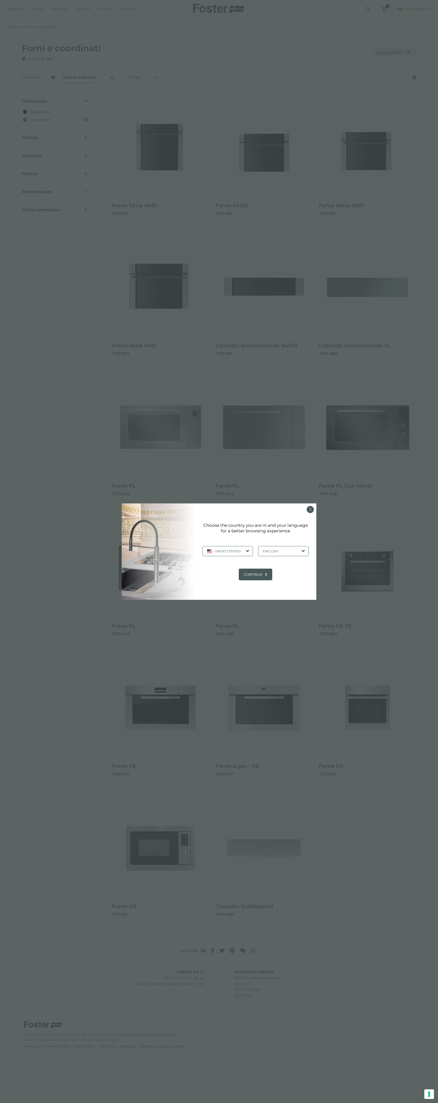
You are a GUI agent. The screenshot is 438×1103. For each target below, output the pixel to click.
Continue (253, 574)
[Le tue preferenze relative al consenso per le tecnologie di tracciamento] (429, 1094)
